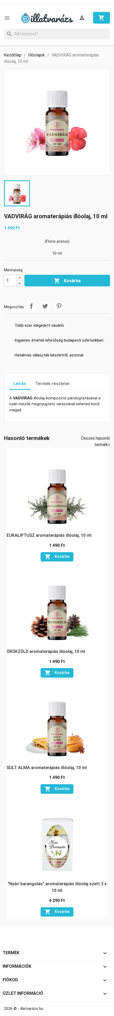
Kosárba (67, 281)
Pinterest (59, 306)
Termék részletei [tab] (52, 383)
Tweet (45, 306)
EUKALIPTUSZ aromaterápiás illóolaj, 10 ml (49, 535)
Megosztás (31, 306)
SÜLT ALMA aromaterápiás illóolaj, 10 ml (47, 767)
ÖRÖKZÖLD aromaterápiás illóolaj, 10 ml (46, 651)
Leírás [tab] (20, 383)
